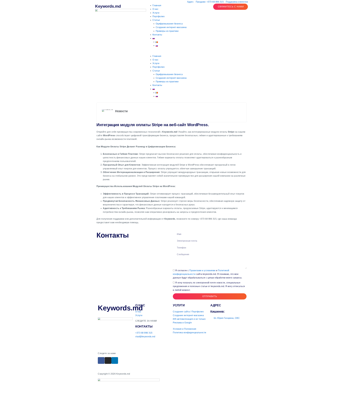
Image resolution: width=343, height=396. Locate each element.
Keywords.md (108, 6)
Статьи (156, 20)
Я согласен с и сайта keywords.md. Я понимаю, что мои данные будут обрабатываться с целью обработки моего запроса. (207, 274)
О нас (155, 9)
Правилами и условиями (202, 270)
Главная (156, 5)
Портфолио (158, 16)
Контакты (157, 35)
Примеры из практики (167, 31)
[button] (171, 52)
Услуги (155, 13)
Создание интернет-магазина (171, 27)
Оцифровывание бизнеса (169, 24)
